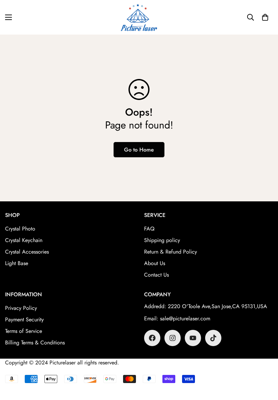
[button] (265, 17)
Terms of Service (23, 331)
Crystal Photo (20, 229)
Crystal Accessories (27, 252)
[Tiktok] (213, 338)
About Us (154, 263)
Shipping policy (162, 240)
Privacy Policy (21, 308)
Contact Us (156, 275)
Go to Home (139, 150)
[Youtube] (193, 338)
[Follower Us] (152, 338)
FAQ (149, 229)
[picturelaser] (139, 17)
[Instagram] (172, 338)
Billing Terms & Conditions (35, 342)
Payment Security (24, 319)
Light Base (16, 263)
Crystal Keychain (23, 240)
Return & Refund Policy (170, 252)
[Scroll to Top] (265, 363)
